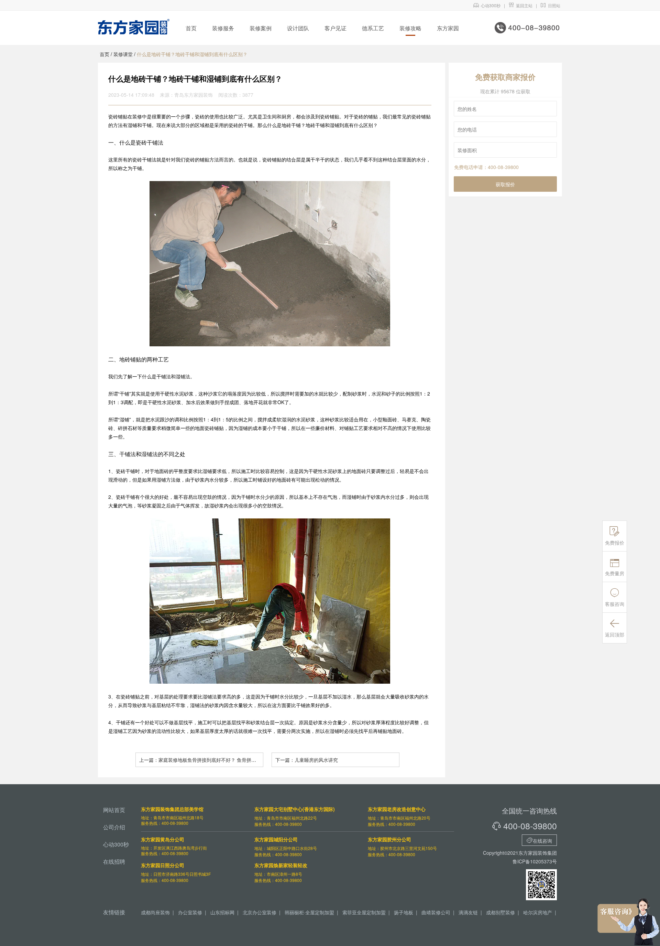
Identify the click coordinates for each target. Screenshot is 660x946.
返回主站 (520, 5)
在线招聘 (114, 861)
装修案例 (261, 28)
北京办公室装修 (259, 912)
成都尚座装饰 (155, 912)
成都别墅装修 (500, 912)
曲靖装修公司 (435, 912)
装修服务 (223, 28)
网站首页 (114, 810)
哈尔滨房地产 (537, 912)
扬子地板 (403, 912)
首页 (191, 28)
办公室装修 (190, 912)
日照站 (550, 5)
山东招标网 (222, 912)
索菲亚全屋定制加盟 (364, 912)
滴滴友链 (468, 912)
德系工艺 (373, 28)
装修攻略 (410, 28)
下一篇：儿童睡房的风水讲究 (306, 759)
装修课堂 (123, 54)
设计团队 (298, 28)
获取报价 (505, 184)
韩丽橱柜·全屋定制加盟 (309, 912)
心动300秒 (486, 5)
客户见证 (335, 28)
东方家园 (448, 28)
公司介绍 (114, 827)
